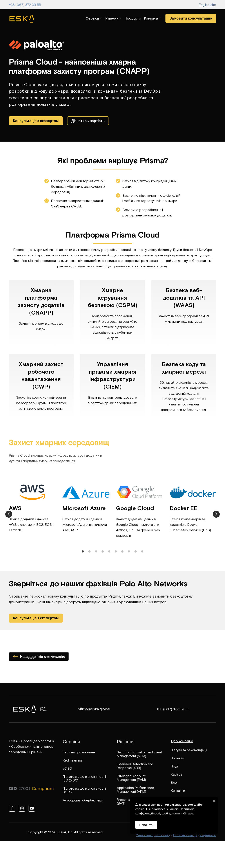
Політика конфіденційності (194, 835)
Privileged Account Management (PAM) (131, 778)
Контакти (178, 790)
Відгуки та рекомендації (189, 750)
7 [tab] (122, 551)
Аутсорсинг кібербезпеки (83, 800)
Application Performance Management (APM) (135, 789)
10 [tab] (142, 551)
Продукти (133, 18)
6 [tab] (115, 551)
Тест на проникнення (79, 752)
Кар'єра (176, 774)
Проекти (177, 758)
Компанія (151, 18)
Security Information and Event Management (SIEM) (139, 754)
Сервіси (92, 18)
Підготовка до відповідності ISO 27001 (84, 778)
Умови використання (152, 835)
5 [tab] (109, 551)
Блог (174, 782)
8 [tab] (129, 551)
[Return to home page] (22, 18)
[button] (190, 18)
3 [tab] (96, 551)
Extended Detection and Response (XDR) (135, 766)
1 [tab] (83, 551)
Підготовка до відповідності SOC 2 (84, 790)
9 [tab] (135, 551)
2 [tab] (89, 551)
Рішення (111, 18)
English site (207, 5)
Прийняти (146, 825)
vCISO (67, 768)
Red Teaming (72, 760)
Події (174, 766)
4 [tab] (102, 551)
